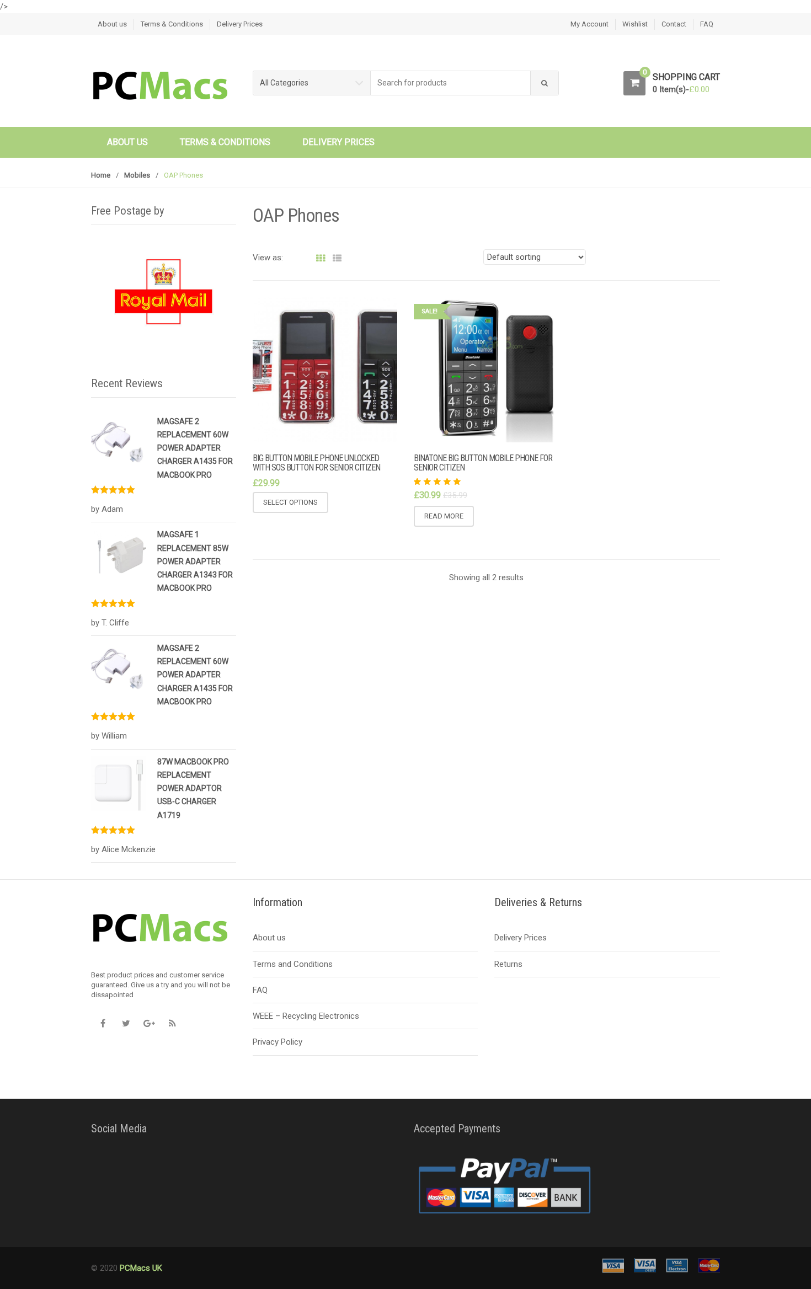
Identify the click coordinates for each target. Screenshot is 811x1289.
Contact (673, 24)
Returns (508, 964)
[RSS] (172, 1023)
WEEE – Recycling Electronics (306, 1016)
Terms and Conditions (293, 964)
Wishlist (635, 24)
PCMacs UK (140, 1268)
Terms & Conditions (172, 24)
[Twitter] (126, 1023)
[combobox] (451, 83)
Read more (443, 516)
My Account (589, 24)
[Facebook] (102, 1023)
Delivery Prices (240, 24)
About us (112, 24)
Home (100, 175)
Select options (290, 502)
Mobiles (137, 175)
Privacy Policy (277, 1042)
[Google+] (149, 1023)
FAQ (706, 24)
